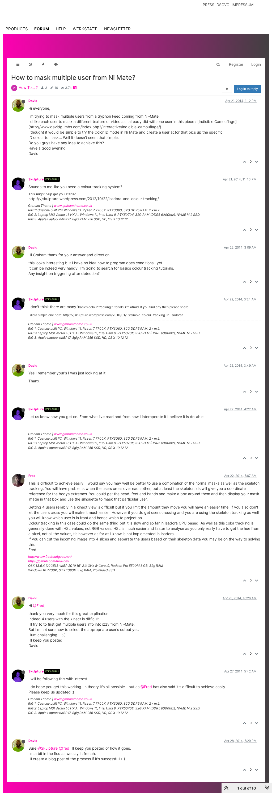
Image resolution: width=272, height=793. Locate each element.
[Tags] (55, 64)
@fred (64, 748)
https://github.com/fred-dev (48, 561)
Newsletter (117, 28)
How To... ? (28, 87)
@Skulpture (47, 748)
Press (208, 4)
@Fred (38, 605)
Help (61, 28)
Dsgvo (223, 4)
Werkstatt (85, 28)
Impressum (242, 4)
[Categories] (17, 64)
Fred (32, 476)
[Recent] (30, 64)
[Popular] (43, 64)
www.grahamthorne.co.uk (73, 206)
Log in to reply (247, 89)
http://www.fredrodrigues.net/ (50, 557)
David (32, 101)
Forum (41, 28)
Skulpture (36, 179)
